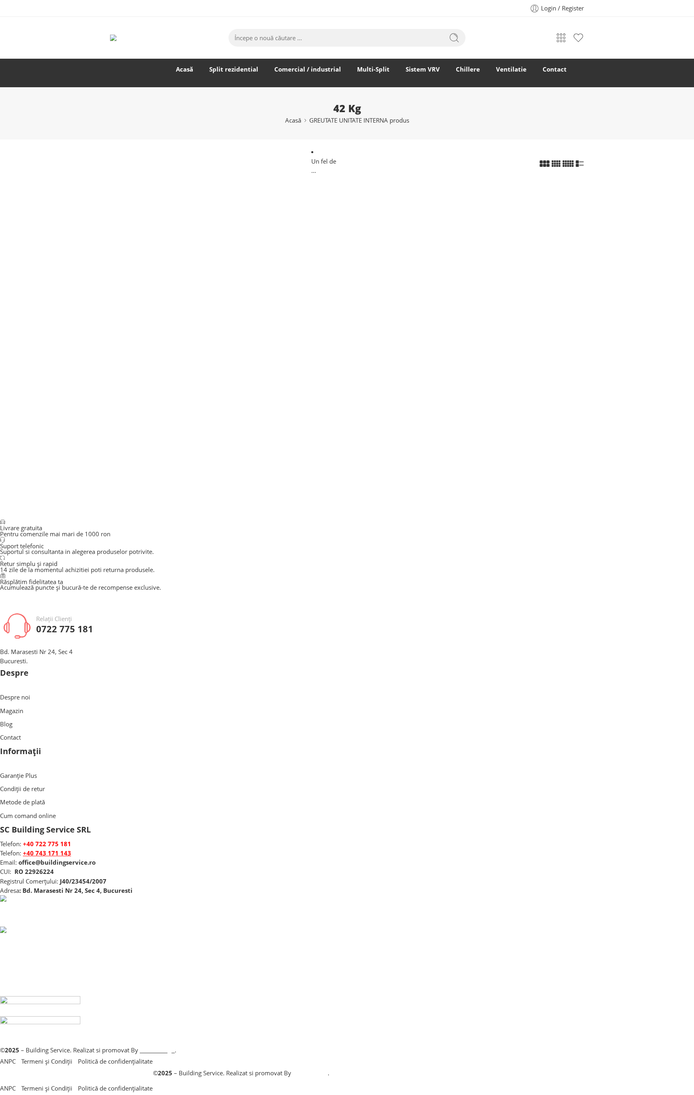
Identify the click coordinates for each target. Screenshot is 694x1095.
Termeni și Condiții (46, 1061)
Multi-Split (373, 69)
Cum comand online (28, 816)
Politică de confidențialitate (115, 1061)
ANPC (8, 1061)
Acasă (184, 69)
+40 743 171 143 (47, 853)
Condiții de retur (22, 789)
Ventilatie (511, 69)
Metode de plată (22, 802)
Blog (6, 724)
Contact (555, 69)
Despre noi (15, 697)
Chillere (468, 69)
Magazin (11, 711)
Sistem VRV (423, 69)
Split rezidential (233, 69)
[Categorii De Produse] (561, 37)
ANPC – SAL (241, 1041)
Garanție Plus (18, 775)
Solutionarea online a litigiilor (241, 991)
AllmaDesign (310, 1073)
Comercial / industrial (307, 69)
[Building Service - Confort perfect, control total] (135, 38)
